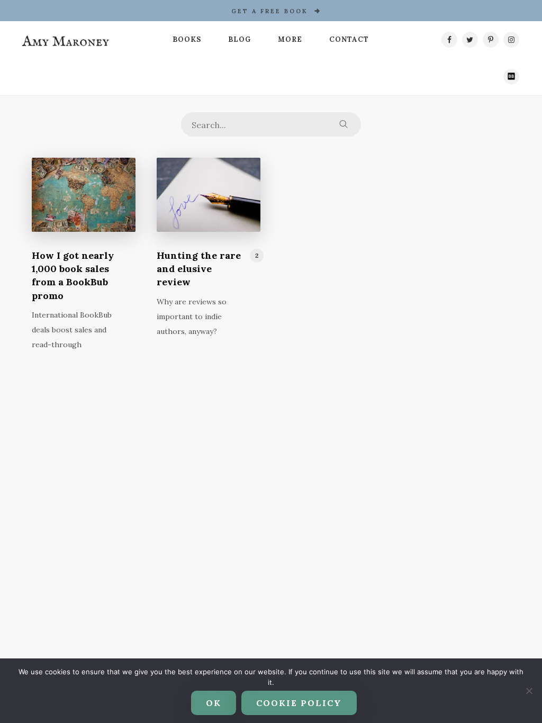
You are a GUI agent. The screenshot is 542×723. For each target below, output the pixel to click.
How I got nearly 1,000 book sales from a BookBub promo (73, 275)
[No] (528, 690)
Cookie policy (299, 703)
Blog (239, 39)
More (290, 39)
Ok (213, 703)
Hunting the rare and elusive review (199, 268)
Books (187, 39)
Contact (349, 39)
